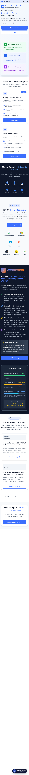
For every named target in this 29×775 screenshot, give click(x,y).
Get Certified (13, 358)
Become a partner (14, 27)
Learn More (14, 120)
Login (14, 32)
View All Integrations (13, 225)
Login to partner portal (13, 522)
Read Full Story (13, 457)
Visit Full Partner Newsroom (13, 497)
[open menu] (27, 1)
